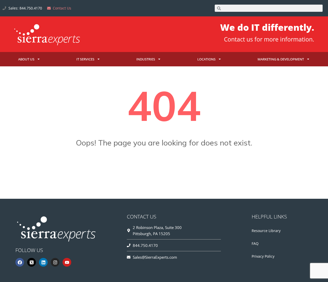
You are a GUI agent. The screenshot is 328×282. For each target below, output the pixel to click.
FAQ (255, 243)
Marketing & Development (281, 59)
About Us (26, 59)
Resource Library (266, 230)
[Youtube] (67, 262)
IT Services (85, 59)
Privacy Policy (263, 256)
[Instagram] (55, 262)
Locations (206, 59)
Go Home (164, 168)
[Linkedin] (43, 262)
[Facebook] (19, 262)
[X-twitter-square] (31, 262)
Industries (145, 59)
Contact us (238, 39)
